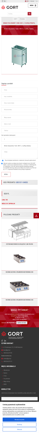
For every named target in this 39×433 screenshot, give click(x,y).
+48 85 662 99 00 (7, 353)
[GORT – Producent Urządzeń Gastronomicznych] (9, 7)
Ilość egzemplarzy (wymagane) (8, 135)
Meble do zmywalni (8, 203)
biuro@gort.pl (23, 319)
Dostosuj (19, 424)
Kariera (5, 373)
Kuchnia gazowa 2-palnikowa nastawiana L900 (19, 272)
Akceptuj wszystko (19, 419)
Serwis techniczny (6, 355)
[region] (19, 417)
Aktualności (7, 370)
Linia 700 (5, 200)
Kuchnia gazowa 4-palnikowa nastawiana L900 (19, 300)
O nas (5, 376)
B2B (27, 1)
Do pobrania (7, 378)
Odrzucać (19, 429)
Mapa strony (7, 381)
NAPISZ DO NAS (22, 323)
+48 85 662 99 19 (7, 361)
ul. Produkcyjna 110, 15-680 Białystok (12, 347)
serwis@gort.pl (7, 358)
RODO (5, 384)
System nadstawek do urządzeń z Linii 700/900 (19, 244)
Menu (31, 5)
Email (2, 396)
